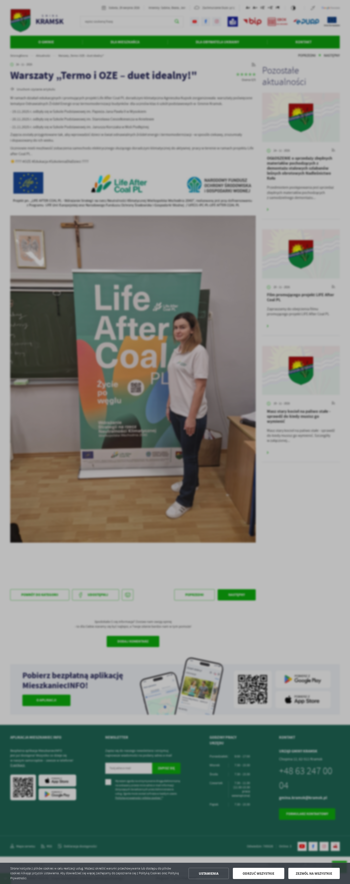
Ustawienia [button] (209, 873)
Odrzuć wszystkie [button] (258, 873)
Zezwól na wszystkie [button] (314, 873)
